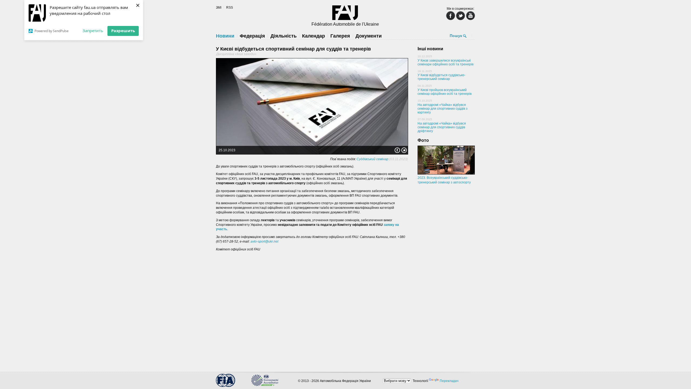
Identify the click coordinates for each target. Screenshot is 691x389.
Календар (313, 36)
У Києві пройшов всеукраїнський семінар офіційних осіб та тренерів (445, 92)
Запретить (93, 30)
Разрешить (123, 30)
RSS (229, 7)
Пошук (456, 35)
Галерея (340, 36)
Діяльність (283, 36)
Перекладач (449, 381)
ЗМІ (218, 7)
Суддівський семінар (372, 159)
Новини (225, 36)
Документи (368, 36)
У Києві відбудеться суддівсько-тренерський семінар (441, 77)
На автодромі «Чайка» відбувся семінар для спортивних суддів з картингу (443, 108)
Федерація (252, 36)
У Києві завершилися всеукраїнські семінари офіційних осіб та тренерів (445, 62)
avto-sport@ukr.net (264, 241)
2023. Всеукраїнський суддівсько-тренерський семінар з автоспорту (444, 180)
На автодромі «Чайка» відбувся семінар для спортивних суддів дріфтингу (442, 127)
